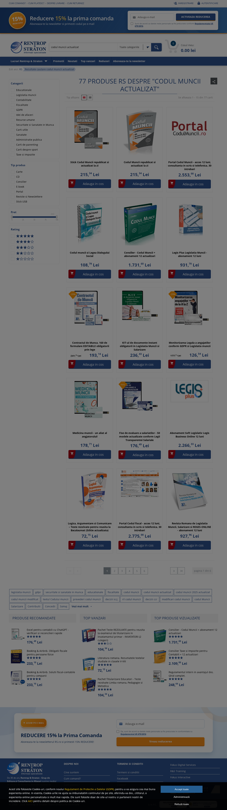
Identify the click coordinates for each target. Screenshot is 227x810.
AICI (30, 801)
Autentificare (207, 3)
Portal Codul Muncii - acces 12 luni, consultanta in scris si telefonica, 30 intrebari (189, 165)
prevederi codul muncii (87, 599)
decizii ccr (151, 599)
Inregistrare (183, 3)
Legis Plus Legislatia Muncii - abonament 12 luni (189, 254)
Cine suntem (71, 772)
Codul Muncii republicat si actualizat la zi (140, 163)
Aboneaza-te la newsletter (129, 61)
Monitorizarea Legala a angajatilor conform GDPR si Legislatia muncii (190, 344)
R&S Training (178, 771)
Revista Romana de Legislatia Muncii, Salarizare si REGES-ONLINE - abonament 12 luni (189, 527)
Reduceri (104, 61)
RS (20, 69)
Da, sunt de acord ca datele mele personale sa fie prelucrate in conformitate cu (156, 732)
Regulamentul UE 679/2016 (133, 734)
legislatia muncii (21, 592)
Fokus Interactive (180, 777)
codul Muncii (202, 599)
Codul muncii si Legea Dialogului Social (89, 254)
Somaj (63, 606)
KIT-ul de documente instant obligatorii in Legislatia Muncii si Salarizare (139, 346)
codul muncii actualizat (157, 592)
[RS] (28, 48)
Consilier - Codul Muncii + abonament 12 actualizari (139, 254)
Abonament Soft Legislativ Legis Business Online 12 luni (189, 434)
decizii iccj (111, 599)
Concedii (50, 606)
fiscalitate (113, 592)
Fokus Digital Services (183, 765)
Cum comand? (17, 3)
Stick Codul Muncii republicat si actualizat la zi (89, 163)
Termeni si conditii (128, 772)
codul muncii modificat (24, 599)
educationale (95, 592)
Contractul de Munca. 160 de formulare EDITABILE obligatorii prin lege (89, 346)
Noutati (72, 61)
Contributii (34, 606)
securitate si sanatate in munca (64, 592)
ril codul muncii (131, 599)
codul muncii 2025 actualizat (193, 592)
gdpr (38, 592)
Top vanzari (88, 61)
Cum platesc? (36, 3)
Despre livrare (56, 3)
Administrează (182, 796)
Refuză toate (182, 804)
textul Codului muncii (55, 599)
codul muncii (131, 592)
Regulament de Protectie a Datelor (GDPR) (89, 789)
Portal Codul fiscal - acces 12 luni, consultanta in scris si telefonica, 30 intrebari (139, 527)
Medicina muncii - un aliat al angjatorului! (90, 434)
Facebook (122, 778)
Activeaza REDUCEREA (195, 16)
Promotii (58, 61)
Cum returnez (75, 3)
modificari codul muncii (176, 599)
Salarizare (17, 606)
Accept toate (182, 789)
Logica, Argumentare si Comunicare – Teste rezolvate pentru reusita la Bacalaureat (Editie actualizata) (90, 527)
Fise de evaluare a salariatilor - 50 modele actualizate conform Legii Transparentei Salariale (139, 436)
